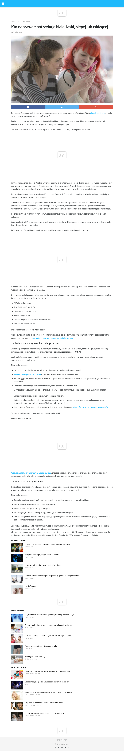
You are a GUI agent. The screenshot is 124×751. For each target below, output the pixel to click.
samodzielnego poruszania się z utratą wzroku (53, 338)
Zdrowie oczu (15, 21)
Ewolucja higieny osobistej (35, 657)
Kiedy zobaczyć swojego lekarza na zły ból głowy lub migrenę (48, 692)
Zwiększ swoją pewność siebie (27, 374)
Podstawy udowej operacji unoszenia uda (41, 646)
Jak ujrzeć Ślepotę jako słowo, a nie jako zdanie (43, 565)
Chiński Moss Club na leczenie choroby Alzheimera (44, 713)
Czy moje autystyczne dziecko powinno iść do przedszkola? (48, 671)
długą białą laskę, (97, 113)
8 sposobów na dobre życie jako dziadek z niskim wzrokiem (47, 544)
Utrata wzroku (26, 21)
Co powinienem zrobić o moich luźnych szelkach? (44, 703)
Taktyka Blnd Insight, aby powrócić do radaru (42, 555)
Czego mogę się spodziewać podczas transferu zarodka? (47, 682)
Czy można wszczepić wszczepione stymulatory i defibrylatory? (49, 615)
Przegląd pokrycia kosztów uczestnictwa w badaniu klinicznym (49, 625)
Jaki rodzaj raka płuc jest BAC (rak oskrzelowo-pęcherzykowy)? (49, 636)
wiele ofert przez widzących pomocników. (91, 407)
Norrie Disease (30, 586)
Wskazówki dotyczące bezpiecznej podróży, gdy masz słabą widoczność (52, 576)
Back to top (62, 740)
